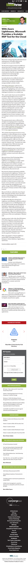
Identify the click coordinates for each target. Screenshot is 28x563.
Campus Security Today (14, 517)
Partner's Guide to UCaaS (9, 426)
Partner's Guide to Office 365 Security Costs (13, 423)
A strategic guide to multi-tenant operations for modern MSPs (14, 479)
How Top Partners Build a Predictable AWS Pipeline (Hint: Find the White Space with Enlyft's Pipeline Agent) (13, 449)
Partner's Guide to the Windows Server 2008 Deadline (13, 420)
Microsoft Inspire (9, 85)
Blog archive (5, 15)
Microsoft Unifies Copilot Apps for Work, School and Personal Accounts (17, 304)
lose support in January (11, 129)
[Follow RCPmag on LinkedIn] (13, 1)
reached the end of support (15, 126)
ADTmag (14, 513)
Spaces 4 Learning (14, 536)
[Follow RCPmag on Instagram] (19, 1)
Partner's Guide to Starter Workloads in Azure (13, 429)
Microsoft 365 (21, 11)
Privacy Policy (20, 558)
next (24, 331)
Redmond (14, 532)
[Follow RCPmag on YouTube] (21, 1)
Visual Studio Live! (14, 550)
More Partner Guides (8, 436)
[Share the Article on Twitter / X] (5, 249)
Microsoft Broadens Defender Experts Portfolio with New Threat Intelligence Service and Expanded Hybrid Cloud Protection (14, 404)
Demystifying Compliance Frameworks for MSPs (12, 475)
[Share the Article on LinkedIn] (3, 249)
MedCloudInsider (14, 526)
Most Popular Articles (14, 385)
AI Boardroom (14, 511)
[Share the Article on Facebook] (1, 249)
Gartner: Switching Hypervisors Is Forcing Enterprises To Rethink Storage (16, 259)
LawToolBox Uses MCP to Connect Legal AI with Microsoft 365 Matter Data (13, 409)
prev (3, 331)
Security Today (14, 534)
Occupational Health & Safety (14, 528)
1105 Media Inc (10, 558)
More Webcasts (7, 462)
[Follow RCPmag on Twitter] (14, 1)
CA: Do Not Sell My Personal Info (18, 559)
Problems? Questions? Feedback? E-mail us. (14, 561)
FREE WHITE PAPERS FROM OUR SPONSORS (14, 467)
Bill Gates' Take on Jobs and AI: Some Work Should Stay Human (17, 273)
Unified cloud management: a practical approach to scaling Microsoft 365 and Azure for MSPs (13, 485)
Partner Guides (14, 415)
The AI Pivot (14, 542)
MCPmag (14, 524)
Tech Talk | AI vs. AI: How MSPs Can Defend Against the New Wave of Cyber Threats (13, 459)
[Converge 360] (14, 501)
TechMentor (14, 538)
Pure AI (14, 530)
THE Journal (14, 544)
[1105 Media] (14, 505)
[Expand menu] (26, 1)
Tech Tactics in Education (14, 540)
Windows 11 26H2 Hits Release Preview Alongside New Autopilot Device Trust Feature (16, 289)
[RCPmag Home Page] (14, 3)
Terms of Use (9, 559)
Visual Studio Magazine (14, 548)
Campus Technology (14, 518)
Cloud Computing (5, 11)
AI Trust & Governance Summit (10, 444)
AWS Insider (14, 515)
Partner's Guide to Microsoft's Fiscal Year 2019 (14, 432)
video (10, 199)
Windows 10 (13, 11)
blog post (12, 160)
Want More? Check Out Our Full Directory (14, 345)
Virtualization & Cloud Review (14, 546)
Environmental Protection (14, 520)
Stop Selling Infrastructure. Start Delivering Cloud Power (13, 454)
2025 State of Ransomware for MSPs (11, 471)
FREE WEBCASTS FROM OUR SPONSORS (14, 440)
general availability (9, 150)
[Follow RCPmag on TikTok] (16, 1)
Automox (14, 339)
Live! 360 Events (14, 522)
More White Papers (8, 489)
